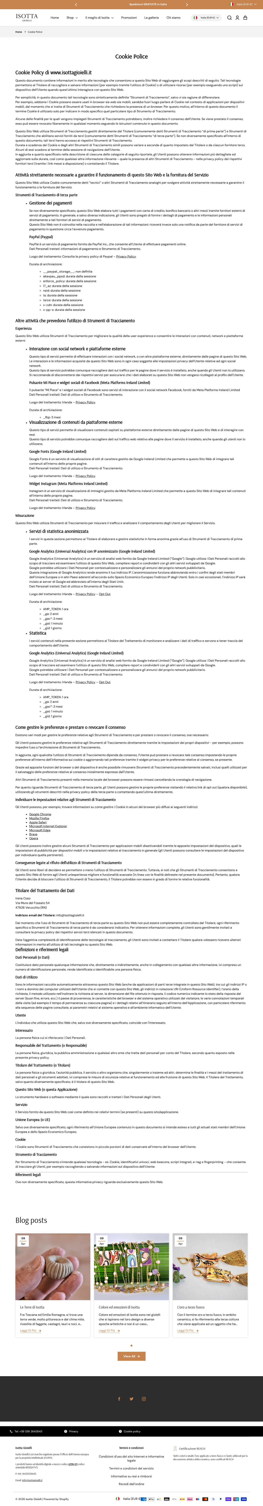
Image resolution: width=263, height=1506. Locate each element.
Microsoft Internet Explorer (48, 826)
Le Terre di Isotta (32, 1307)
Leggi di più (28, 1331)
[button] (229, 17)
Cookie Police (35, 31)
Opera (33, 838)
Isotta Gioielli (34, 1499)
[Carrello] (245, 17)
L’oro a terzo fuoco (190, 1307)
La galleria (151, 18)
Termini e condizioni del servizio (131, 1468)
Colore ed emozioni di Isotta (119, 1307)
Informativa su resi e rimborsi (131, 1476)
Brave (33, 834)
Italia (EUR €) (244, 4)
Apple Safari (38, 822)
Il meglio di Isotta (97, 18)
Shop (71, 18)
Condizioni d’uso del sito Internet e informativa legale (131, 1458)
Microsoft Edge (39, 830)
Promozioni (129, 18)
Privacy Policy (126, 256)
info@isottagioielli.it (32, 1480)
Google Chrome (40, 814)
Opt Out (104, 594)
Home (55, 18)
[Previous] (76, 4)
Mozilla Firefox (39, 818)
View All (129, 1356)
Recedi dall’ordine (131, 1484)
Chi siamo (173, 18)
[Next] (187, 4)
